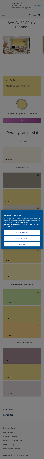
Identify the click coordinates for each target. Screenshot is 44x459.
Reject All (22, 244)
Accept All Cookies (22, 238)
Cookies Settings (22, 232)
